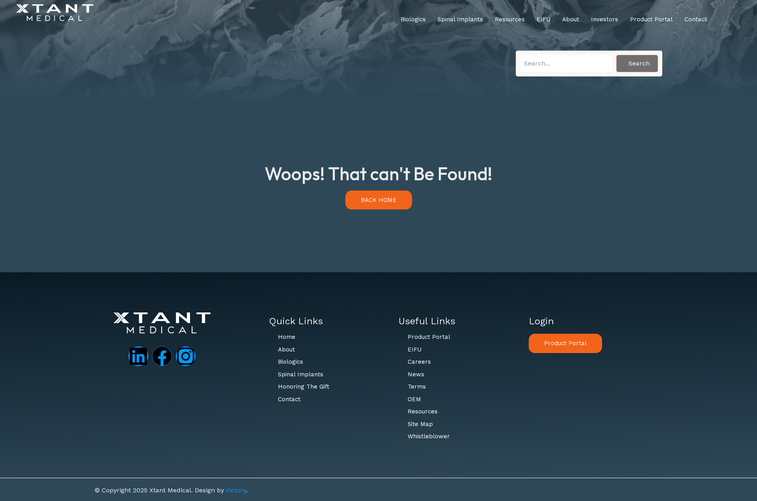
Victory (236, 490)
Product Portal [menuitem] (651, 19)
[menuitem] (413, 19)
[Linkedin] (138, 356)
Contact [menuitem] (695, 19)
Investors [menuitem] (604, 19)
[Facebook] (162, 356)
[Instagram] (186, 356)
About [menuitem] (570, 19)
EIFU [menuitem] (543, 19)
